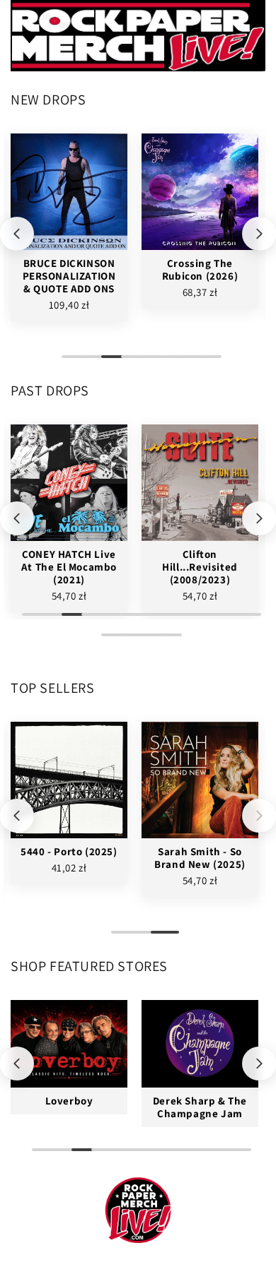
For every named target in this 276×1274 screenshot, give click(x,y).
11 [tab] (227, 620)
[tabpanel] (69, 227)
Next (259, 234)
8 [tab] (207, 362)
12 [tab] (247, 620)
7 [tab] (187, 362)
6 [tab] (168, 362)
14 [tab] (128, 640)
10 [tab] (207, 620)
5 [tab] (148, 362)
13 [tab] (108, 640)
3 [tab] (108, 362)
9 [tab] (187, 620)
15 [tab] (148, 640)
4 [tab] (128, 362)
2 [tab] (88, 362)
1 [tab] (69, 362)
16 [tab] (168, 640)
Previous (17, 234)
